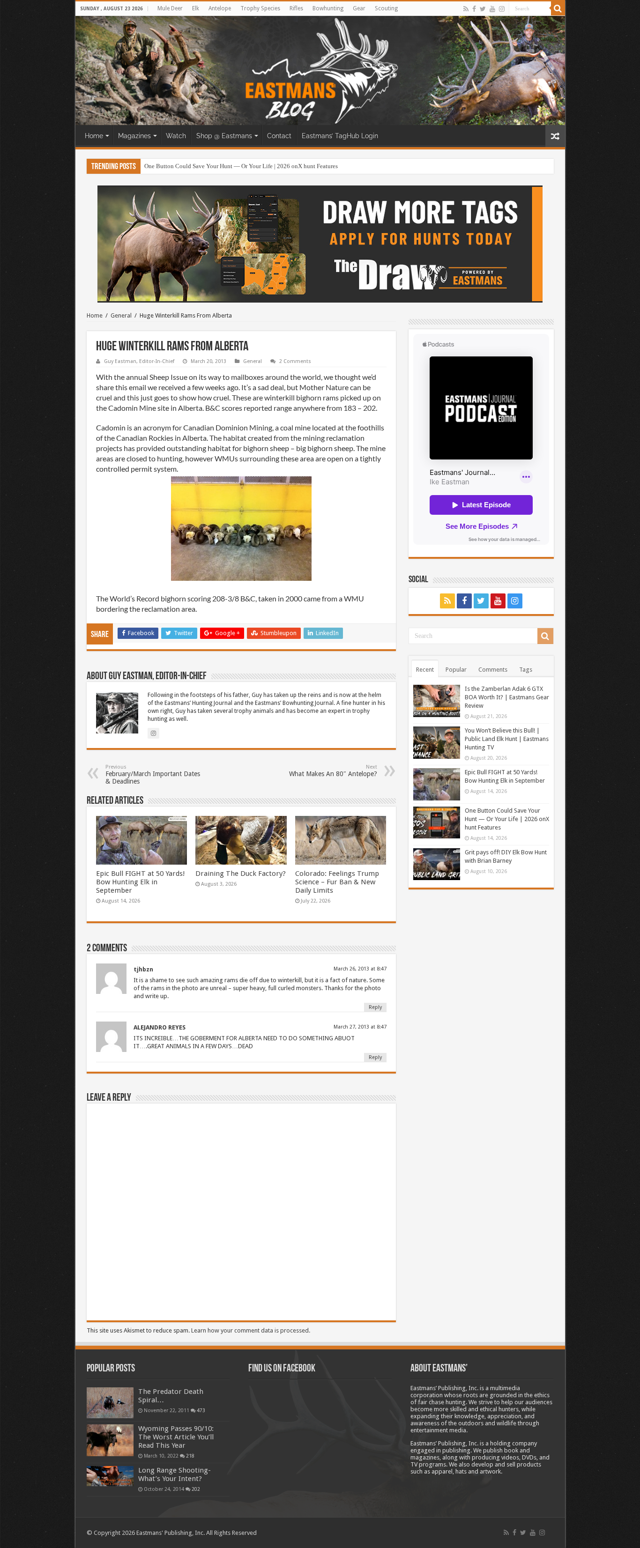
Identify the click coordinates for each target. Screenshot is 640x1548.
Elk (195, 8)
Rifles (296, 8)
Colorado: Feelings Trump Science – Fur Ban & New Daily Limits (337, 882)
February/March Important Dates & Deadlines (152, 774)
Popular (456, 669)
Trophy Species (260, 8)
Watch (176, 136)
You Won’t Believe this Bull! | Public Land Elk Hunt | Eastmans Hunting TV (507, 739)
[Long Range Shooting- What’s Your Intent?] (110, 1476)
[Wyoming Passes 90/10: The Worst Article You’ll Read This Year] (110, 1440)
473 (201, 1410)
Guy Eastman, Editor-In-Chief (139, 361)
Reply (375, 1007)
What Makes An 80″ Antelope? (333, 771)
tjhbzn (143, 969)
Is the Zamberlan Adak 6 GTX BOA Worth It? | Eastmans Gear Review (507, 697)
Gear (359, 8)
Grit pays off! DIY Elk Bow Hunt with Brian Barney (209, 166)
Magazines (134, 136)
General (121, 315)
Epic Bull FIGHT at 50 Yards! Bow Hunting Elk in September (140, 882)
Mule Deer (170, 8)
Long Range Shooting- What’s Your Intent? (174, 1474)
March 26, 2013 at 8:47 (360, 969)
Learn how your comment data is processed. (250, 1330)
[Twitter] (483, 9)
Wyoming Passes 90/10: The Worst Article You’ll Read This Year (176, 1437)
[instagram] (502, 9)
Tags (525, 669)
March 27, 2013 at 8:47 (360, 1027)
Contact (279, 136)
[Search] (558, 8)
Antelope (219, 8)
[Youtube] (492, 9)
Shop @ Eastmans (224, 136)
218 (190, 1456)
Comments (492, 669)
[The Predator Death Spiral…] (110, 1402)
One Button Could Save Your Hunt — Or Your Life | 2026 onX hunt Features (507, 819)
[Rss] (465, 9)
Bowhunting (328, 8)
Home (94, 136)
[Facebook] (474, 9)
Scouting (386, 8)
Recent (425, 669)
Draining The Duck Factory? (240, 873)
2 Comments (295, 361)
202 (196, 1489)
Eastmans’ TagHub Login (340, 136)
